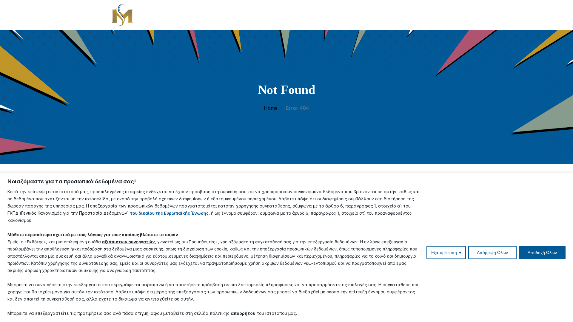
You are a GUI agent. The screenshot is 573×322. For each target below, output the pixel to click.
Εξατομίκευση (444, 252)
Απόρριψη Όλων (492, 252)
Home (271, 108)
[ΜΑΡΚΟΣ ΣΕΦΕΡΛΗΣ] (122, 14)
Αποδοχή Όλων (542, 252)
